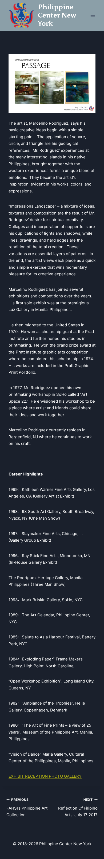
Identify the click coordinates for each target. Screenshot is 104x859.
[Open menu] (93, 15)
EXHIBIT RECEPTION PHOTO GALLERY (45, 776)
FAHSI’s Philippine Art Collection (26, 808)
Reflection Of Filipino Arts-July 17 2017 (78, 808)
